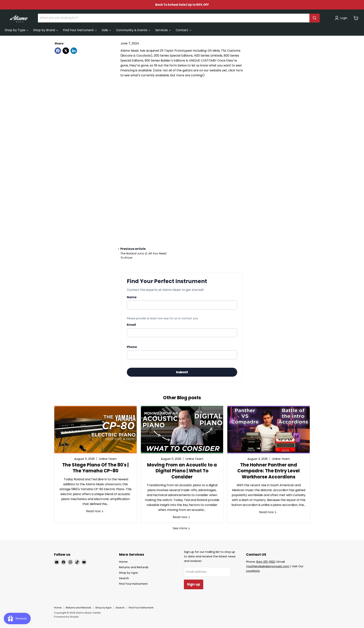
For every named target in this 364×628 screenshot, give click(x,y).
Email (131, 325)
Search (124, 578)
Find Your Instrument (79, 30)
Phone (132, 347)
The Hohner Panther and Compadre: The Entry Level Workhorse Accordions (268, 471)
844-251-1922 (265, 562)
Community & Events (132, 30)
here (239, 70)
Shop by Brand (44, 30)
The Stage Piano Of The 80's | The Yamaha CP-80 (95, 468)
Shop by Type (15, 30)
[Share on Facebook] (58, 50)
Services (162, 30)
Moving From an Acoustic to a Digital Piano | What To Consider (182, 471)
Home (123, 562)
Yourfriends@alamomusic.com (267, 566)
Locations (253, 571)
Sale (105, 30)
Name (131, 297)
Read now (93, 511)
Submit (182, 372)
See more (180, 528)
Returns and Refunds (133, 567)
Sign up (193, 584)
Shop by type (128, 573)
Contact (182, 30)
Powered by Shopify (66, 617)
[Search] (314, 18)
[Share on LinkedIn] (74, 50)
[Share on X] (66, 50)
